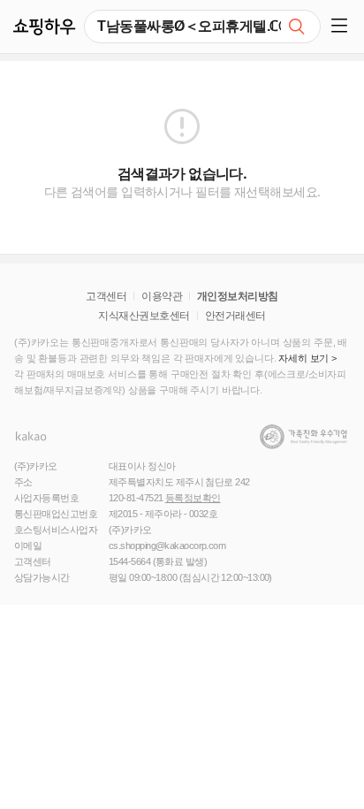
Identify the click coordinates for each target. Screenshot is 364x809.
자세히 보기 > (307, 358)
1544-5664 (129, 561)
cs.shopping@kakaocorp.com (167, 545)
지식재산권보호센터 (143, 315)
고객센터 (106, 296)
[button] (342, 26)
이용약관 (161, 296)
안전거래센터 (235, 315)
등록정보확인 (193, 497)
